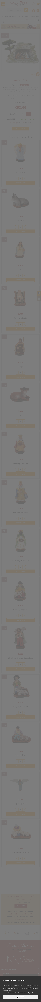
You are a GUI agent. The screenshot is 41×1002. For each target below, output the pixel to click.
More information (12, 993)
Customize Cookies (23, 993)
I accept (20, 997)
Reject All (30, 993)
